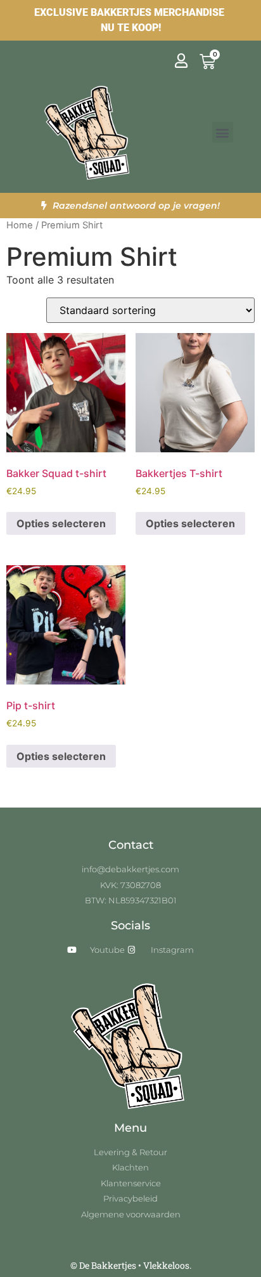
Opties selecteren (61, 523)
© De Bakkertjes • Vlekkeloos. (130, 1265)
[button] (222, 132)
